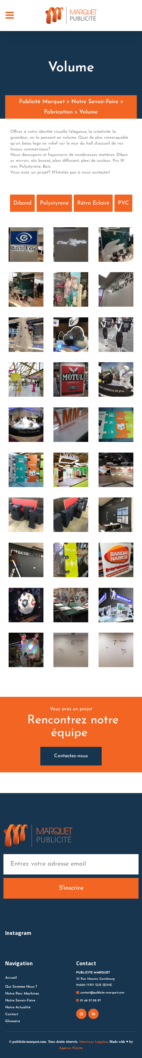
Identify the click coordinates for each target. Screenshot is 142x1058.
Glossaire (12, 1021)
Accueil (11, 978)
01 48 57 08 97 (90, 1000)
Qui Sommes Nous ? (21, 987)
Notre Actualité (17, 1007)
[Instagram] (81, 1014)
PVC (123, 203)
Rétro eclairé (93, 203)
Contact (11, 1014)
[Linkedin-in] (93, 1014)
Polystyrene (54, 203)
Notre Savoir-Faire (20, 1000)
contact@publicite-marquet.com (101, 992)
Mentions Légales (93, 1042)
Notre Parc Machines (22, 994)
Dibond (22, 203)
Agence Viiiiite (71, 1048)
